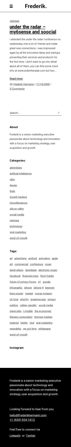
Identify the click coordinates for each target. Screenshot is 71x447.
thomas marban (43, 317)
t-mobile (28, 311)
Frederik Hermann (23, 84)
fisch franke (47, 276)
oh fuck (14, 299)
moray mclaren (43, 293)
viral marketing (18, 232)
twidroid (14, 322)
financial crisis (30, 276)
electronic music (47, 270)
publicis (14, 305)
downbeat (31, 270)
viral (32, 322)
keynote (49, 287)
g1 (39, 281)
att (11, 264)
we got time (30, 328)
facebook (15, 276)
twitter (24, 322)
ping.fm (24, 299)
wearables (15, 328)
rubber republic (28, 305)
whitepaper (44, 328)
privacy (52, 299)
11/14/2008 (43, 84)
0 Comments (17, 88)
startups (14, 21)
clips (12, 179)
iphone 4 (38, 287)
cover (48, 264)
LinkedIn (15, 435)
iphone (28, 287)
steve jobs (15, 311)
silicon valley (17, 208)
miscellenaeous (18, 202)
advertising (16, 167)
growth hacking (18, 197)
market (29, 293)
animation (44, 258)
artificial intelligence (21, 173)
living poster (16, 293)
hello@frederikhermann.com (28, 415)
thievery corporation (21, 317)
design (13, 185)
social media (17, 214)
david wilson (16, 270)
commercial (21, 264)
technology (16, 226)
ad (11, 258)
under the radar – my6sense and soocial (33, 29)
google (46, 281)
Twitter (30, 435)
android (32, 258)
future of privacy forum (23, 281)
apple (55, 258)
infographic (16, 287)
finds (12, 191)
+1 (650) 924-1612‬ (22, 419)
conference (36, 264)
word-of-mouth (18, 238)
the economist (43, 311)
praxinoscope (38, 299)
